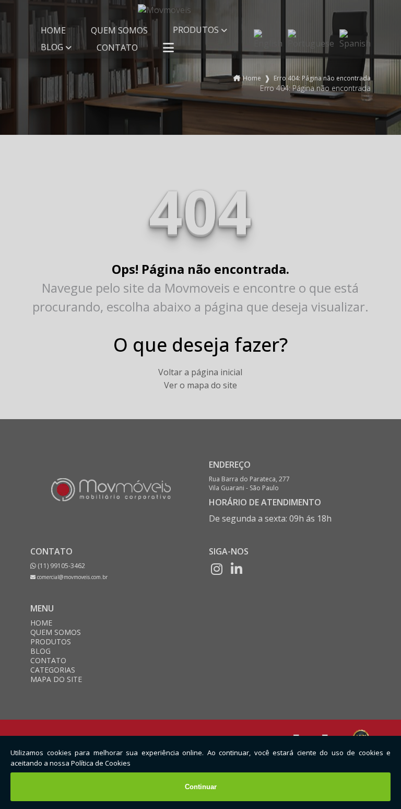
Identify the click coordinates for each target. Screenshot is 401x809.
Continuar (201, 787)
